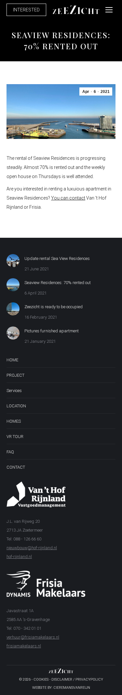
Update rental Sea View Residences (57, 258)
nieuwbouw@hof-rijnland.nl (32, 547)
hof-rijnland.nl (19, 556)
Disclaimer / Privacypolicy (77, 679)
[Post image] (13, 260)
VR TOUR (15, 436)
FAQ (10, 451)
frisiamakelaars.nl (24, 645)
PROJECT (15, 375)
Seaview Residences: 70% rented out (57, 282)
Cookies (41, 679)
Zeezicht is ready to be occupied (53, 306)
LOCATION (16, 405)
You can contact (68, 198)
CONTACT (16, 467)
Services (14, 390)
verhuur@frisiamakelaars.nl (33, 637)
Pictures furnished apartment (51, 330)
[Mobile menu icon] (108, 9)
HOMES (14, 421)
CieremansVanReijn (71, 688)
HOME (12, 359)
